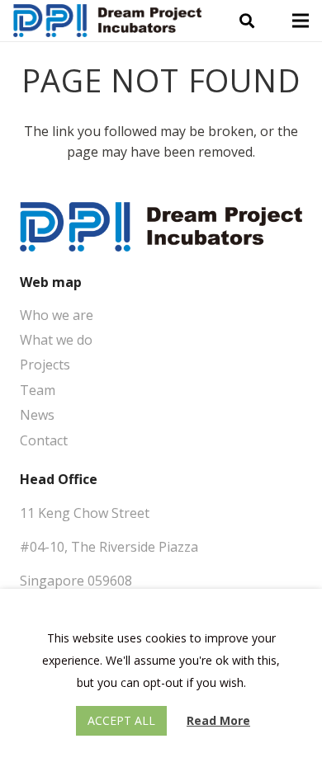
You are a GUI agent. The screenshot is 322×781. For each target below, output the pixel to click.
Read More (218, 720)
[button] (246, 20)
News (37, 415)
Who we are (56, 315)
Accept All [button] (121, 720)
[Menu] (301, 20)
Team (37, 390)
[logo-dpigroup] (107, 20)
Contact (44, 440)
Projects (45, 364)
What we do (56, 340)
